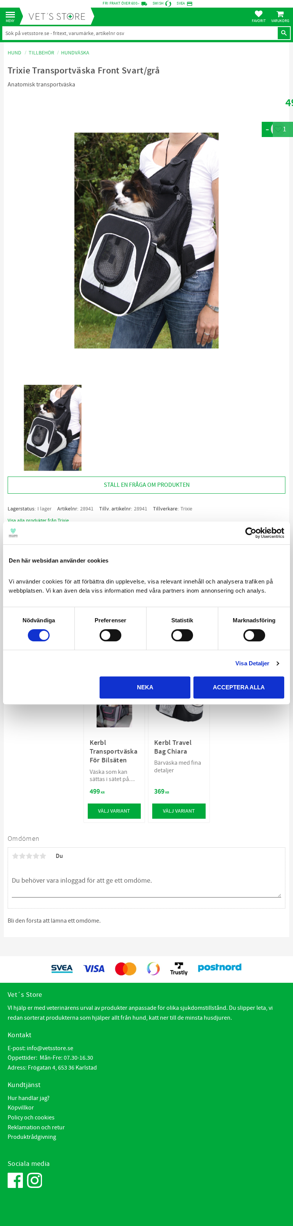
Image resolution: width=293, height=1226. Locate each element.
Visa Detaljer (252, 663)
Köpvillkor (21, 1107)
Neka (145, 687)
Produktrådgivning (32, 1137)
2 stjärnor (22, 856)
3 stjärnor (29, 856)
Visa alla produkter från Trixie (38, 521)
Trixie (186, 508)
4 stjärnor (35, 856)
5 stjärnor (42, 856)
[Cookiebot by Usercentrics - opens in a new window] (250, 533)
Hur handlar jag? (29, 1098)
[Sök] (284, 33)
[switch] (110, 635)
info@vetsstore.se (50, 1048)
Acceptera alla (239, 687)
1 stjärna (15, 856)
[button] (12, 15)
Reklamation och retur (36, 1127)
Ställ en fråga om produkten (147, 485)
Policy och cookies (31, 1117)
